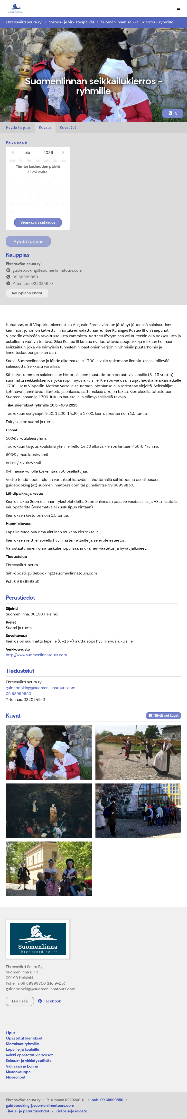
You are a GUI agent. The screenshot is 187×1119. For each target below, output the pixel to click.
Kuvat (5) (68, 127)
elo (27, 152)
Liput (10, 1033)
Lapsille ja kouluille (22, 1049)
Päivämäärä (16, 142)
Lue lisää (20, 1001)
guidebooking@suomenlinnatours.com (40, 687)
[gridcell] (12, 169)
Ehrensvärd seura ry (24, 22)
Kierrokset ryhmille (22, 1044)
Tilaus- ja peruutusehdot (27, 1111)
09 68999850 (18, 693)
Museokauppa (18, 1072)
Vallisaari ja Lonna (22, 1066)
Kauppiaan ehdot (27, 293)
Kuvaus (45, 127)
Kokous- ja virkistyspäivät (71, 22)
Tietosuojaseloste (71, 1111)
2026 (48, 152)
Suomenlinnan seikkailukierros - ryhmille (137, 22)
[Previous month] (12, 152)
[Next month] (63, 152)
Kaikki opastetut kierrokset (29, 1055)
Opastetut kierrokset (24, 1038)
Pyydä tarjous (18, 127)
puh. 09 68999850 (107, 1099)
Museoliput (16, 1077)
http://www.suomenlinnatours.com (36, 654)
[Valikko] (178, 8)
